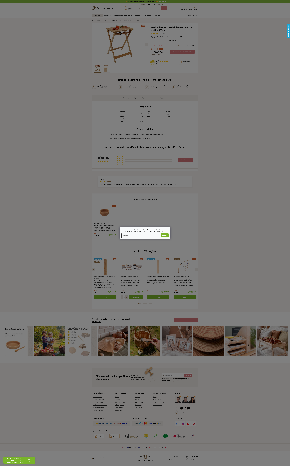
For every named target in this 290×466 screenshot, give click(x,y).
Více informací (160, 231)
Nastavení (125, 235)
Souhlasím (164, 235)
